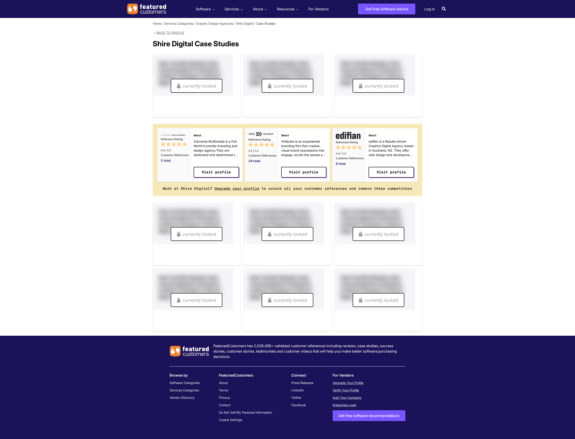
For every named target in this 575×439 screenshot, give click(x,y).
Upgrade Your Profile (348, 383)
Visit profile (216, 172)
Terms (223, 390)
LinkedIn (297, 390)
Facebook (298, 405)
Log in (429, 9)
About (258, 9)
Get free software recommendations (369, 415)
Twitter (296, 397)
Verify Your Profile (346, 390)
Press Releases (302, 383)
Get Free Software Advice (386, 9)
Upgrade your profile (237, 188)
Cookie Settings (230, 420)
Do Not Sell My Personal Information (245, 412)
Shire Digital (244, 23)
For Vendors (318, 9)
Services (232, 9)
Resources (285, 9)
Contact (225, 405)
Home (157, 23)
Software (203, 9)
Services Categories (178, 23)
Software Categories (185, 383)
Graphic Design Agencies (214, 23)
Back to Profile (170, 33)
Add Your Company (347, 397)
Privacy (224, 397)
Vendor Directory (182, 397)
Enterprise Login (344, 405)
